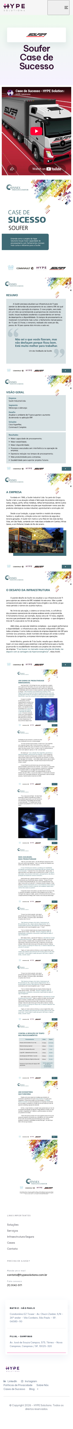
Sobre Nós (42, 1385)
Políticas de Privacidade (18, 1385)
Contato (12, 1248)
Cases (11, 1242)
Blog (32, 1389)
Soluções (13, 1224)
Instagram (31, 1381)
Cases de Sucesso (14, 1389)
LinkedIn (12, 1381)
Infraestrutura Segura (20, 1236)
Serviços (12, 1230)
